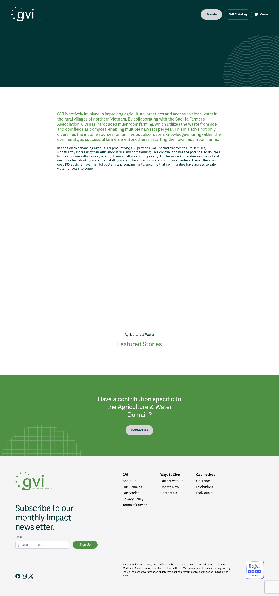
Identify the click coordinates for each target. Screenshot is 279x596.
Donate (211, 14)
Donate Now (169, 487)
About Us (129, 481)
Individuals (204, 493)
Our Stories (131, 493)
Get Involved (205, 475)
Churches (203, 481)
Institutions (204, 487)
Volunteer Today (44, 70)
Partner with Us (171, 481)
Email (18, 537)
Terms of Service (135, 505)
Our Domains (132, 487)
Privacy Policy (133, 499)
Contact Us (139, 430)
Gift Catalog (238, 14)
